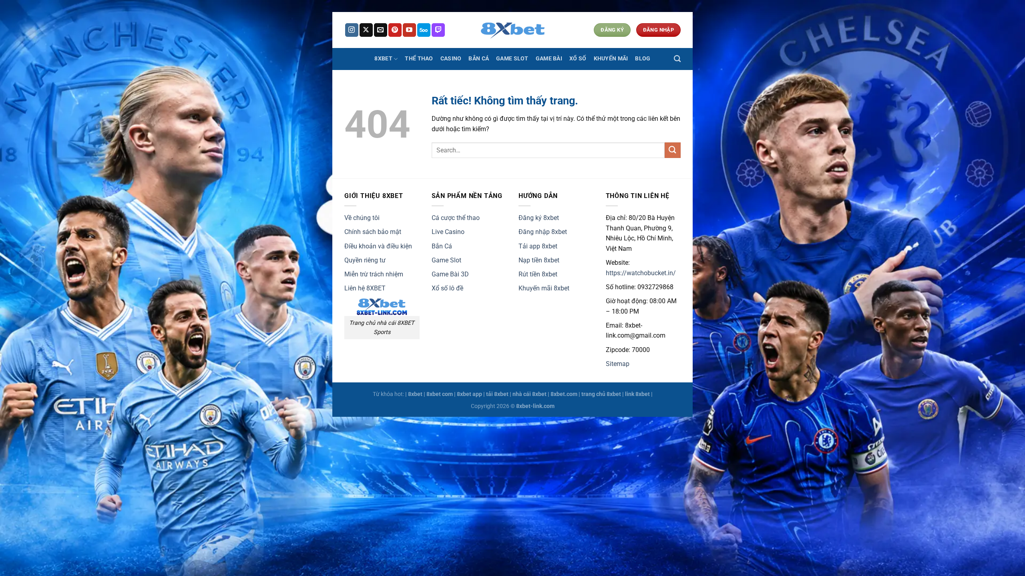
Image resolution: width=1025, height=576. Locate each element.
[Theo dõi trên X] (366, 30)
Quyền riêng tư (365, 260)
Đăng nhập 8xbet (543, 232)
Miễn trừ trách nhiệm (373, 274)
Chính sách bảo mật (372, 232)
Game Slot (512, 58)
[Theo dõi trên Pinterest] (395, 30)
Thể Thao (419, 58)
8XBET (383, 58)
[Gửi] (673, 150)
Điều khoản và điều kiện (378, 246)
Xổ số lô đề (447, 288)
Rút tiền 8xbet (538, 274)
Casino (451, 58)
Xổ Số (577, 58)
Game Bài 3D (450, 274)
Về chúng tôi (362, 218)
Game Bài (549, 58)
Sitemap (617, 364)
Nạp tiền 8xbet (539, 260)
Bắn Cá (478, 58)
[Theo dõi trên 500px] (423, 30)
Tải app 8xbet (538, 246)
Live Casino (448, 232)
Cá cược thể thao (456, 218)
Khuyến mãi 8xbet (544, 288)
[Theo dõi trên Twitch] (438, 30)
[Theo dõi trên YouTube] (409, 30)
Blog (642, 58)
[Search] (677, 59)
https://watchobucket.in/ (641, 273)
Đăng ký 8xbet (539, 218)
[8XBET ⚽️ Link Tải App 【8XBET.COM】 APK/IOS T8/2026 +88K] (512, 30)
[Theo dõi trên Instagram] (351, 30)
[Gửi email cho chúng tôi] (380, 30)
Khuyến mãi (611, 58)
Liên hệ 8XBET (365, 288)
